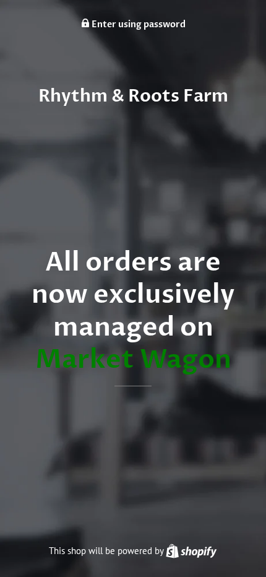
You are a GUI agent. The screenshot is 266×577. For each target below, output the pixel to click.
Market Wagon (133, 359)
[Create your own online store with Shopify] (191, 551)
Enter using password (138, 24)
